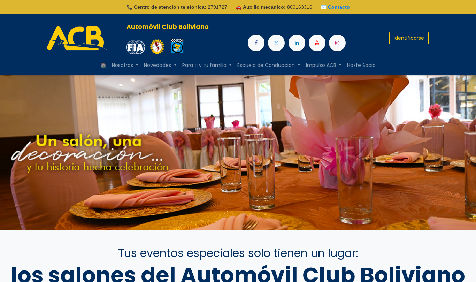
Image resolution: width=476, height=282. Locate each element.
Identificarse (409, 38)
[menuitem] (103, 65)
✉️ (335, 7)
